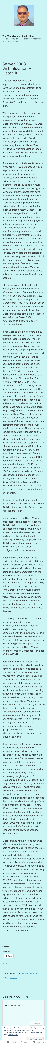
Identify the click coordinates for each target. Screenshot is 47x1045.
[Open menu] (3, 48)
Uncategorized (11, 978)
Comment (36, 1023)
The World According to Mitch (18, 36)
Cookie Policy (13, 1035)
